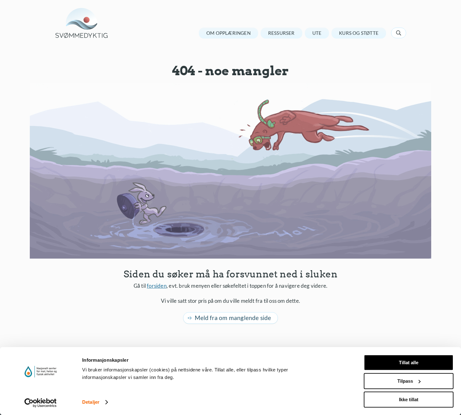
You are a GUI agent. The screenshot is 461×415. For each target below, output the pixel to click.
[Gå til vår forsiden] (81, 23)
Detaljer (90, 402)
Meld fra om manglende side (233, 317)
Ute (317, 33)
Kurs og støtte (359, 33)
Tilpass (405, 381)
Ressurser (281, 33)
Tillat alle (408, 362)
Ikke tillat (408, 399)
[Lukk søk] (398, 33)
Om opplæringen (228, 33)
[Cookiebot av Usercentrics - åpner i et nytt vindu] (40, 402)
